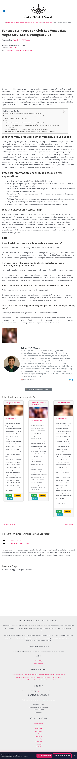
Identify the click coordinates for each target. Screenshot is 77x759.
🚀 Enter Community (44, 755)
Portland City (38, 744)
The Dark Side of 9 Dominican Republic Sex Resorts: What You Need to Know (38, 679)
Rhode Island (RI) (38, 723)
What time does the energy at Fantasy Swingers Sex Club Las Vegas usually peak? (32, 131)
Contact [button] (17, 496)
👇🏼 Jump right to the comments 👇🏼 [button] (38, 389)
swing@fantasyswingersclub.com (19, 50)
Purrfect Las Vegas (63, 403)
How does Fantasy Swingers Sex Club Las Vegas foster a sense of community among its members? (33, 126)
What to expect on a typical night (16, 118)
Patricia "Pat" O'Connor (21, 40)
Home (3, 22)
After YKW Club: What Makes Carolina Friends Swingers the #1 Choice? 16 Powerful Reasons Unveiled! (38, 674)
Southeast (38, 733)
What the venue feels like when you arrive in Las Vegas (23, 113)
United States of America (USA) (24, 22)
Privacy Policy (38, 661)
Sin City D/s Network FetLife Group (38, 404)
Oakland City (38, 736)
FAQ (6, 121)
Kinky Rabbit (69, 525)
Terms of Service (38, 663)
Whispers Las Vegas (13, 403)
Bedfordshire (38, 731)
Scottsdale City (38, 728)
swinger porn (39, 691)
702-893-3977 (13, 48)
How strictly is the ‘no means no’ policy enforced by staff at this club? (28, 129)
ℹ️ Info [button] (10, 499)
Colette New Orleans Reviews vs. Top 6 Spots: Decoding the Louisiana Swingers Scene (38, 677)
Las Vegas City (48, 22)
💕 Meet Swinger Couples (62, 755)
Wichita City (38, 741)
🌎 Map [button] (9, 496)
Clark (41, 22)
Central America (10, 22)
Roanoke (38, 746)
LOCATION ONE (9, 525)
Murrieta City (38, 739)
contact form (44, 700)
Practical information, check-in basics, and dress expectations (25, 116)
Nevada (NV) (36, 22)
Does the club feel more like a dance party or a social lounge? (26, 123)
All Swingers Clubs (39, 17)
